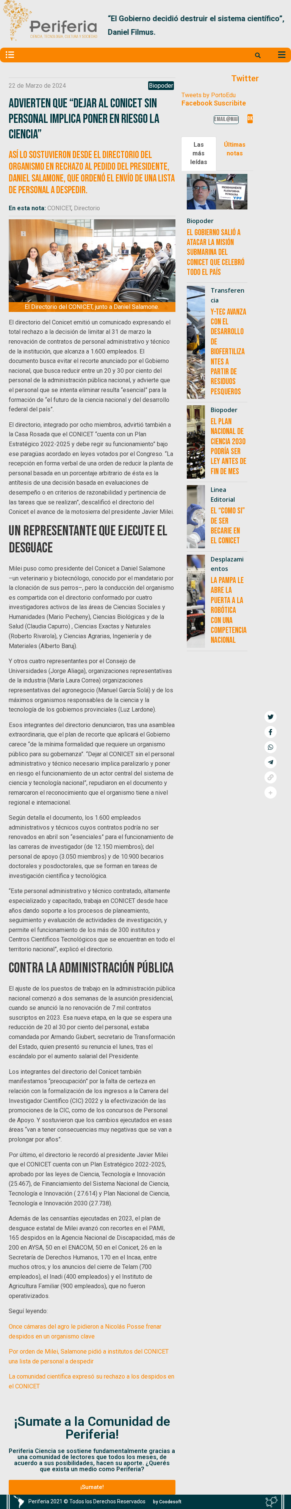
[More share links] (270, 792)
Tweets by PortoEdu (208, 95)
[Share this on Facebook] (270, 732)
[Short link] (270, 777)
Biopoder (161, 85)
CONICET (59, 208)
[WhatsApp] (270, 747)
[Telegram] (270, 762)
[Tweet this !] (270, 717)
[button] (279, 25)
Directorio (87, 208)
